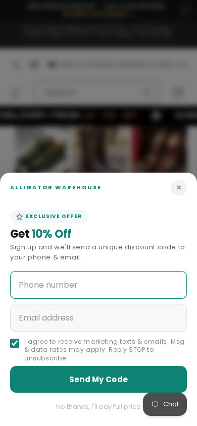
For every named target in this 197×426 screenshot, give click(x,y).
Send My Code (98, 379)
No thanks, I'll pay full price (98, 406)
